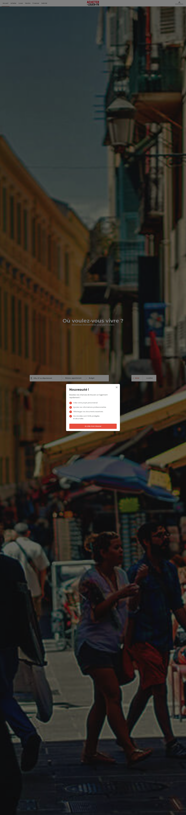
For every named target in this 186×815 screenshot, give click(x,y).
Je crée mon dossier (93, 426)
